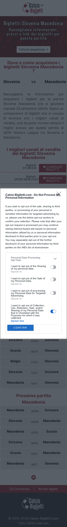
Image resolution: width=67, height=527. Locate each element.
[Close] (60, 195)
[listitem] (33, 258)
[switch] (53, 267)
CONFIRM (20, 327)
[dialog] (33, 263)
